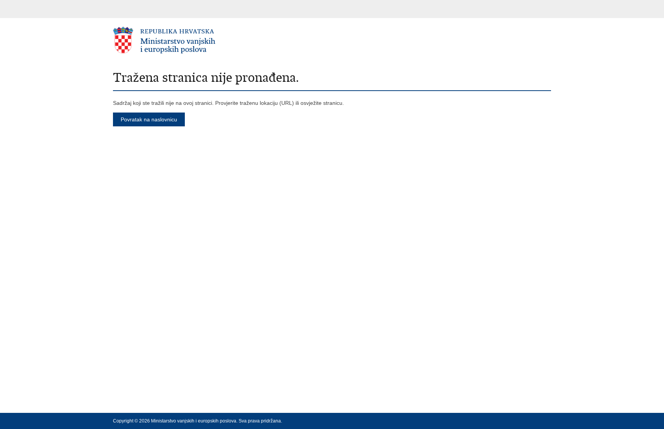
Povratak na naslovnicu (149, 119)
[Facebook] (510, 420)
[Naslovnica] (222, 40)
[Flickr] (547, 420)
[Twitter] (523, 420)
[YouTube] (535, 420)
